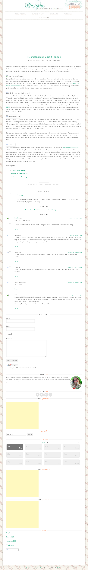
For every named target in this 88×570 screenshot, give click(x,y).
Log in (8, 533)
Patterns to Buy (38, 14)
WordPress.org (10, 545)
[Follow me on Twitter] (42, 395)
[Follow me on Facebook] (37, 395)
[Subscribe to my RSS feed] (50, 395)
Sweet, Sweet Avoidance (31, 210)
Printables (54, 14)
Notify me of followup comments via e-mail (22, 368)
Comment (9, 339)
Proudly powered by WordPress (34, 568)
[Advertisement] (44, 39)
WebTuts (59, 568)
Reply (16, 229)
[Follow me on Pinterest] (46, 395)
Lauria (16, 218)
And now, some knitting (19, 177)
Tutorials (68, 14)
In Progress (55, 185)
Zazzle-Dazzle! (44, 17)
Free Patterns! (20, 14)
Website (8, 334)
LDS (51, 377)
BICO (8, 107)
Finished (48, 185)
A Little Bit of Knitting (18, 170)
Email (8, 326)
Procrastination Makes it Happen (44, 57)
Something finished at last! (20, 173)
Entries (10, 537)
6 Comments (55, 61)
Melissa (32, 61)
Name (8, 318)
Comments (11, 541)
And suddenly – (53, 210)
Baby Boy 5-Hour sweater (70, 148)
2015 (43, 442)
